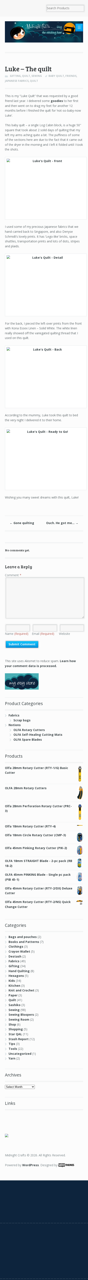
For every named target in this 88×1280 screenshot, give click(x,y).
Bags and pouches (23, 937)
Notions (15, 725)
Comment (13, 575)
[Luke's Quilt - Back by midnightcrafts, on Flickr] (44, 376)
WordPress (30, 1165)
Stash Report (19, 1039)
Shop (12, 1024)
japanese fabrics (17, 81)
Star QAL (15, 1034)
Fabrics (14, 715)
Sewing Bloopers (21, 1014)
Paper (13, 995)
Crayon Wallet (19, 951)
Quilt (26, 76)
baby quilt (56, 76)
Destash (15, 956)
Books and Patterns (24, 942)
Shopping (16, 1029)
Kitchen (14, 986)
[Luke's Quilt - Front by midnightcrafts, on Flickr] (44, 188)
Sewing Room (19, 1019)
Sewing (36, 76)
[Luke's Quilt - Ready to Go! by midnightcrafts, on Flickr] (44, 458)
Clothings (16, 946)
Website (64, 634)
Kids (12, 981)
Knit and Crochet (21, 990)
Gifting (15, 76)
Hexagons (16, 976)
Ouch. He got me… (62, 523)
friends (70, 76)
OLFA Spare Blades (27, 739)
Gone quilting (22, 523)
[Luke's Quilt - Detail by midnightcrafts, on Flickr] (44, 285)
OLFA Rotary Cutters (29, 730)
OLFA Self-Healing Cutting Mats (37, 735)
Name (16, 634)
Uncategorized (20, 1054)
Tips (12, 1044)
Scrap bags (22, 720)
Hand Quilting (19, 971)
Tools (13, 1049)
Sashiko (15, 1005)
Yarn (12, 1058)
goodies (57, 101)
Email (43, 634)
